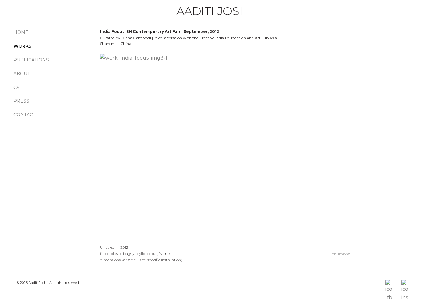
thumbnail (342, 254)
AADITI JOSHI (214, 11)
